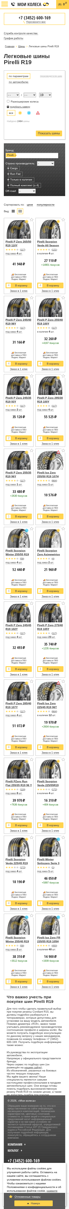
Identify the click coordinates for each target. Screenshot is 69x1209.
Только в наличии (21, 179)
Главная (9, 46)
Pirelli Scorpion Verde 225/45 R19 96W (17, 863)
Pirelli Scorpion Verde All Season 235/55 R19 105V (48, 245)
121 (54, 249)
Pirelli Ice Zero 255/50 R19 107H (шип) (48, 476)
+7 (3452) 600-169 (12, 4)
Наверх (35, 1203)
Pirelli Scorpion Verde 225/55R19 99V (48, 785)
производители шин (51, 76)
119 (23, 789)
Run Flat (15, 173)
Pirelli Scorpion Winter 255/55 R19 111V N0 (17, 554)
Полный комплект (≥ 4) (24, 185)
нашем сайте (32, 1067)
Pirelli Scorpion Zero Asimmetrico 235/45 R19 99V (48, 554)
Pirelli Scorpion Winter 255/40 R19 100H (17, 941)
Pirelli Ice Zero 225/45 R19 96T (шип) (47, 707)
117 (23, 249)
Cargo (14, 168)
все (11, 112)
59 (22, 558)
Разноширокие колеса (24, 101)
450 (54, 945)
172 (54, 789)
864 (54, 480)
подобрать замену (20, 107)
